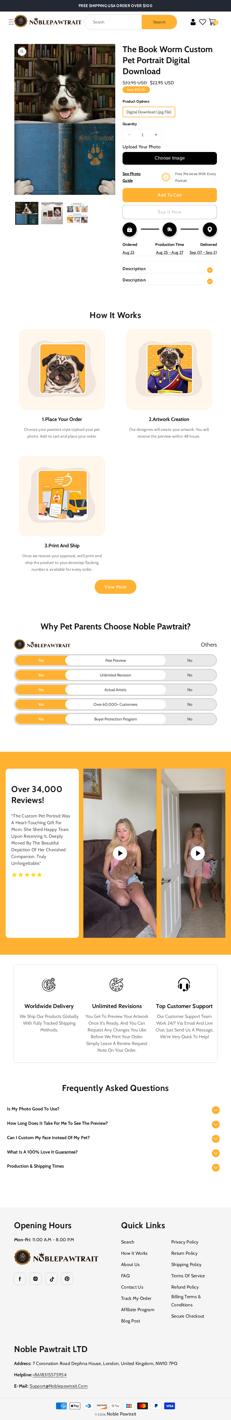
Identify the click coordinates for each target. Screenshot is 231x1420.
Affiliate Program (137, 1309)
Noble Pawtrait (121, 1414)
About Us (130, 1264)
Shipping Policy (186, 1264)
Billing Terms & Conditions (186, 1300)
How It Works (134, 1253)
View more (115, 587)
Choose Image (170, 158)
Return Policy (184, 1253)
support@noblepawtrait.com (59, 1386)
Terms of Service (188, 1275)
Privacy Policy (184, 1242)
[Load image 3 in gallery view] (77, 213)
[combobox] (131, 22)
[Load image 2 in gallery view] (52, 213)
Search (128, 1242)
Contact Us (132, 1287)
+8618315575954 (49, 1374)
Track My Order (136, 1298)
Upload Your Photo (142, 146)
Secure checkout (187, 1316)
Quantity (130, 124)
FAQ (125, 1275)
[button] (11, 22)
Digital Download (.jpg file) (148, 111)
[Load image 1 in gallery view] (26, 213)
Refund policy (185, 1287)
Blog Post (130, 1321)
